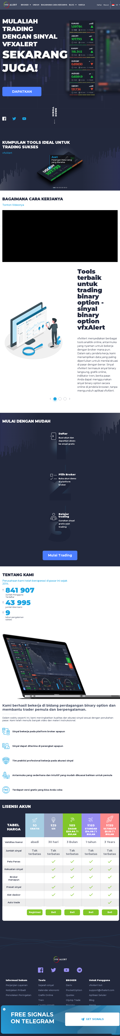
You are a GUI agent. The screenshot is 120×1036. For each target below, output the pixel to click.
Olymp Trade (73, 1000)
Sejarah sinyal (46, 985)
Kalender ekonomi (48, 990)
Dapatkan (22, 91)
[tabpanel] (60, 166)
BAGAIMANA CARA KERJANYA (54, 5)
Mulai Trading (60, 555)
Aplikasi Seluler (97, 995)
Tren (41, 1000)
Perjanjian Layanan (17, 985)
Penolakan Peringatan (18, 995)
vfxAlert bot (95, 985)
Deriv (69, 985)
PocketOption (74, 990)
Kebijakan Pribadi (16, 990)
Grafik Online (45, 995)
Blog (91, 1000)
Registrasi (35, 912)
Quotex (70, 995)
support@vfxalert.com (101, 990)
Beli (53, 912)
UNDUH (36, 5)
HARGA (81, 5)
